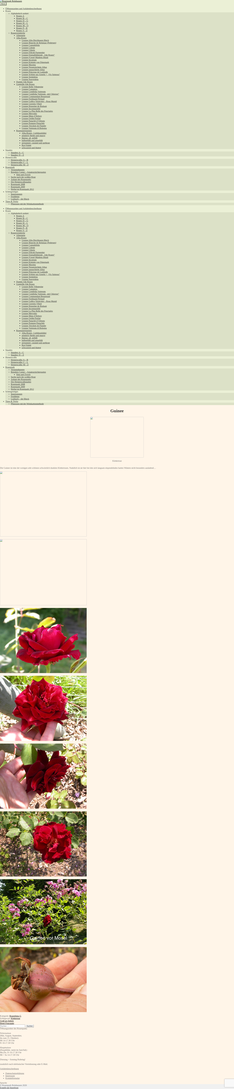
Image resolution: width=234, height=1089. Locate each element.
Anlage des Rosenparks (21, 179)
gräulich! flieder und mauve (33, 135)
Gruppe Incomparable (31, 109)
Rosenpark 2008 (18, 184)
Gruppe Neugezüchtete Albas (34, 67)
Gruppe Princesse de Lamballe (35, 72)
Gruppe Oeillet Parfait (31, 118)
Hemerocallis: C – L (19, 162)
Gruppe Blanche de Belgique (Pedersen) (39, 43)
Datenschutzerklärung (14, 1073)
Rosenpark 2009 (18, 187)
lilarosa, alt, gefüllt (29, 138)
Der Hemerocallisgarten (21, 182)
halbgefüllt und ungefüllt (32, 140)
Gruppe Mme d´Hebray (32, 116)
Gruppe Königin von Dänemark (35, 62)
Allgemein (20, 35)
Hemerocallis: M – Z (20, 165)
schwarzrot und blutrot (31, 148)
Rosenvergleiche (18, 33)
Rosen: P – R (21, 28)
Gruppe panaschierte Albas (33, 69)
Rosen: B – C (22, 18)
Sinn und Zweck (23, 174)
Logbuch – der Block (20, 199)
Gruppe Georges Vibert (32, 104)
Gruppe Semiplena (30, 77)
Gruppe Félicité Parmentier (33, 52)
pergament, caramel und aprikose (36, 143)
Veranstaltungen (18, 170)
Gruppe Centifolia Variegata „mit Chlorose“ (40, 94)
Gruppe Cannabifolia (31, 45)
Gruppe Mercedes (29, 113)
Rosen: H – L (22, 23)
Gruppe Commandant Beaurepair (36, 96)
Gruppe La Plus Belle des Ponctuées (37, 111)
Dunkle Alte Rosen (24, 82)
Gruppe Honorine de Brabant (34, 106)
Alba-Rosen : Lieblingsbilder (34, 133)
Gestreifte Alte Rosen (25, 84)
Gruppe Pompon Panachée (33, 123)
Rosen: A (20, 16)
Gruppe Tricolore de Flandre (34, 126)
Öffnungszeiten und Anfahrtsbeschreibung (23, 8)
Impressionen (16, 194)
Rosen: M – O (22, 26)
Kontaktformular (12, 1078)
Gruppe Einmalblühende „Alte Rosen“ (38, 55)
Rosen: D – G (22, 21)
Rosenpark (10, 167)
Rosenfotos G (15, 1016)
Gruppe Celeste (28, 48)
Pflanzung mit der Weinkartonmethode (27, 204)
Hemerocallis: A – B (19, 160)
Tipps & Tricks (11, 201)
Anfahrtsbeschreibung (9, 1069)
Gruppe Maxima (29, 65)
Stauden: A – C (17, 152)
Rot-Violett (26, 145)
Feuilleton (15, 196)
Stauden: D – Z (17, 155)
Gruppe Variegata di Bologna (34, 128)
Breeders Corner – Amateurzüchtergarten (28, 172)
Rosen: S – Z (21, 30)
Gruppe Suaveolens (30, 79)
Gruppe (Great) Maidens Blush (35, 57)
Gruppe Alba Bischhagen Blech (35, 40)
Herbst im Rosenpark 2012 (22, 189)
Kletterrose (15, 1018)
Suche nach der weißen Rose (23, 177)
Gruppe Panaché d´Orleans (33, 121)
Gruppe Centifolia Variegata (34, 91)
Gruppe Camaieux (29, 89)
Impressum (10, 1076)
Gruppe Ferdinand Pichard (33, 99)
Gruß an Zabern (7, 1021)
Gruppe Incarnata (29, 60)
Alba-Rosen (21, 38)
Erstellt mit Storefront (9, 1088)
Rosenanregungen (24, 131)
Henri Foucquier (7, 1023)
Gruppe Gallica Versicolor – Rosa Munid (39, 101)
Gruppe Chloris (28, 50)
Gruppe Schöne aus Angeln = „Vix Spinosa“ (41, 74)
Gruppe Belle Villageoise (32, 87)
